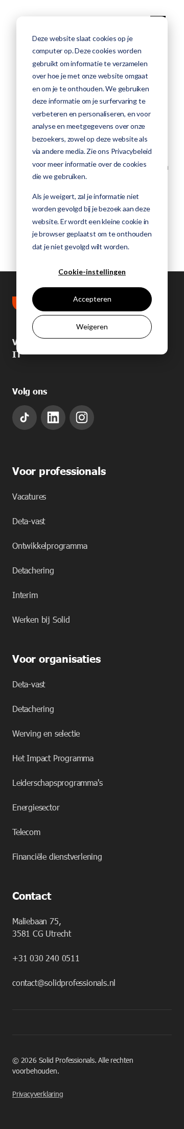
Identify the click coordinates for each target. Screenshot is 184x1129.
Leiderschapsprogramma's (57, 782)
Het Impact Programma (53, 757)
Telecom (26, 831)
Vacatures (29, 496)
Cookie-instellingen (92, 271)
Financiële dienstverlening (57, 856)
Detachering (33, 570)
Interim (25, 594)
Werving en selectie (46, 733)
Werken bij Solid (41, 619)
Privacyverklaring (37, 1094)
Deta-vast (28, 521)
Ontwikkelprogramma (49, 545)
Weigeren (92, 326)
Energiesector (35, 807)
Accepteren (92, 298)
